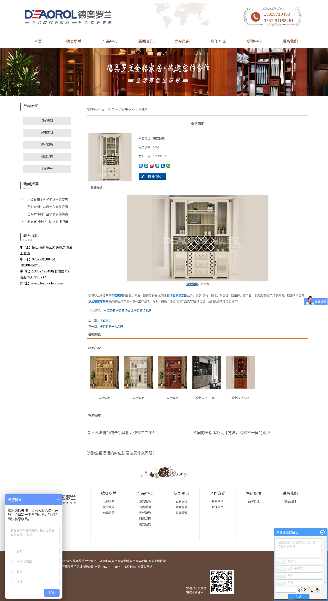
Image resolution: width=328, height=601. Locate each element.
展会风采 (182, 41)
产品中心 (110, 41)
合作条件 (217, 507)
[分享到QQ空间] (146, 166)
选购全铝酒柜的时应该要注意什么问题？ (121, 453)
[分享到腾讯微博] (157, 166)
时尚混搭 (47, 157)
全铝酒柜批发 (142, 310)
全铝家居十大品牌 (111, 327)
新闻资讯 (146, 41)
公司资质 (109, 513)
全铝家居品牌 (138, 561)
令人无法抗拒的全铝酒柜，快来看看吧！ (121, 433)
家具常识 (181, 513)
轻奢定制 (47, 133)
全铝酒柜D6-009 (206, 398)
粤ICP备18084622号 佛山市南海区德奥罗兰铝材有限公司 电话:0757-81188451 (71, 567)
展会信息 (181, 507)
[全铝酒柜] (104, 372)
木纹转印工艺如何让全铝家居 (47, 199)
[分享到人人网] (163, 166)
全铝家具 (105, 561)
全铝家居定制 (120, 561)
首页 (38, 41)
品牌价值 (254, 501)
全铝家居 (105, 320)
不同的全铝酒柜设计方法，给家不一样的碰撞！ (233, 433)
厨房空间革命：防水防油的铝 (47, 221)
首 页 (111, 109)
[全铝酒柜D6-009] (206, 372)
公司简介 (109, 501)
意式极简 (47, 121)
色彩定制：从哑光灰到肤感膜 (47, 207)
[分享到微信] (168, 166)
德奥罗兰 (74, 41)
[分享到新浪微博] (152, 166)
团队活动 (181, 501)
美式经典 (47, 169)
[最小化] (322, 532)
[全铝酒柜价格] (240, 372)
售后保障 (253, 493)
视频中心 (254, 41)
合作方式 (218, 41)
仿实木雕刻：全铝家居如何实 (47, 214)
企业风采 (109, 507)
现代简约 (47, 145)
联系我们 (290, 41)
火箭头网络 (145, 567)
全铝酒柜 (109, 310)
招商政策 (217, 501)
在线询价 (152, 176)
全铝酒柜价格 (124, 310)
